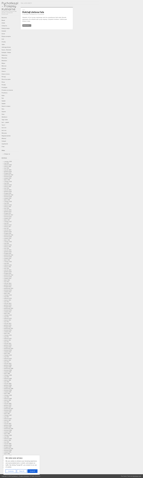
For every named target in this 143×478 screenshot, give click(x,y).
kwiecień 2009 (8, 378)
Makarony (4, 55)
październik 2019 (8, 174)
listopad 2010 (7, 347)
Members (4, 60)
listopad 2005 (7, 447)
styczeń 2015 (7, 270)
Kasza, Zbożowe (6, 49)
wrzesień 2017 (8, 216)
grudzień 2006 (8, 425)
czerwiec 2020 (8, 161)
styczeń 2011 (7, 343)
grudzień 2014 (8, 271)
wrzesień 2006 (8, 430)
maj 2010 (6, 356)
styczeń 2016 (7, 250)
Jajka (3, 44)
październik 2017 (8, 215)
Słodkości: (5, 117)
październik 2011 (8, 328)
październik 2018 (8, 195)
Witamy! (4, 138)
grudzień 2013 (8, 285)
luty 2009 (6, 381)
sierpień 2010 (7, 351)
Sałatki (4, 101)
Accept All (32, 471)
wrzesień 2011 (8, 330)
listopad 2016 (7, 233)
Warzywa (4, 133)
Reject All (21, 471)
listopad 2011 (7, 326)
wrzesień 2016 (8, 236)
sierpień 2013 (7, 291)
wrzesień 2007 (8, 410)
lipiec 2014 (7, 280)
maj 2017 (6, 223)
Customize (11, 471)
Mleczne (4, 66)
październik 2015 (8, 255)
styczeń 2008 (7, 403)
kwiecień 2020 (8, 164)
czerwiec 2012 (8, 315)
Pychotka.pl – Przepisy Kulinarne (10, 6)
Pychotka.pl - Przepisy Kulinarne (20, 476)
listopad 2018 (7, 193)
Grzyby (4, 41)
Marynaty (4, 58)
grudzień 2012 (8, 305)
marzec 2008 (7, 400)
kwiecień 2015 (8, 265)
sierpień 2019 (7, 178)
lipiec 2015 (7, 260)
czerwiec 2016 (8, 241)
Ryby (3, 95)
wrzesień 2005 (8, 450)
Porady (4, 84)
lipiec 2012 (7, 313)
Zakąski (4, 141)
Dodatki (4, 31)
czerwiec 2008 (8, 395)
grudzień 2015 (8, 251)
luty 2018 (6, 208)
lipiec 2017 (7, 220)
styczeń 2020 (7, 170)
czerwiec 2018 (8, 201)
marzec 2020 (7, 166)
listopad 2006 (7, 427)
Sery (3, 109)
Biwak (3, 20)
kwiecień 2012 (8, 318)
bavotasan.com (137, 476)
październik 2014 (8, 275)
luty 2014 (6, 281)
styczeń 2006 (7, 443)
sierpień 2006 (7, 432)
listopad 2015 (7, 253)
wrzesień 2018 (8, 196)
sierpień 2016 (7, 238)
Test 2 (3, 125)
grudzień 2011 (8, 325)
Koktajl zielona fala (33, 12)
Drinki (3, 33)
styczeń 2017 (7, 230)
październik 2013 (8, 288)
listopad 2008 (7, 387)
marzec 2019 (7, 186)
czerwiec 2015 (8, 261)
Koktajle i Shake (6, 52)
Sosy (3, 114)
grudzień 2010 (8, 345)
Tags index (5, 119)
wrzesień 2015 (8, 256)
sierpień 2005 (7, 452)
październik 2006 (8, 428)
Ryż (3, 98)
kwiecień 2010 (8, 358)
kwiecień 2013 (8, 298)
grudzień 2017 (8, 211)
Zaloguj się (7, 154)
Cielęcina (4, 25)
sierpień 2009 (7, 372)
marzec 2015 (7, 266)
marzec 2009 (7, 380)
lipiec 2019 (7, 179)
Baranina (4, 17)
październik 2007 (8, 408)
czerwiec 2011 (8, 335)
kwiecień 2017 (8, 225)
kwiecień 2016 (8, 245)
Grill (3, 39)
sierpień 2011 (7, 331)
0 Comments (41, 14)
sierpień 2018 (7, 198)
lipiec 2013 (7, 293)
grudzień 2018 (8, 191)
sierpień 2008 (7, 392)
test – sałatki (5, 122)
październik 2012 (8, 308)
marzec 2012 (7, 320)
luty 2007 (6, 422)
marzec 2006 (7, 440)
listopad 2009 (7, 366)
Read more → (26, 25)
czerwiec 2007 (8, 415)
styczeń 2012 (7, 323)
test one (4, 127)
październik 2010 (8, 348)
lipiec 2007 (7, 413)
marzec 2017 (7, 226)
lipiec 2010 (7, 353)
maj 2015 (6, 263)
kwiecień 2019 (8, 185)
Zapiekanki (5, 143)
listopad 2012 (7, 306)
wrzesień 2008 (8, 390)
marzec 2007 (7, 420)
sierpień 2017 (7, 218)
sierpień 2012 (7, 311)
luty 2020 (6, 168)
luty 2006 (6, 442)
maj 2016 (6, 243)
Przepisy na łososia (7, 90)
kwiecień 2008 (8, 398)
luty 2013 (6, 301)
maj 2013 (6, 296)
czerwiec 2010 (8, 355)
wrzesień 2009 (8, 370)
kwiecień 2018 (8, 205)
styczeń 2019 (7, 190)
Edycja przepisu (6, 36)
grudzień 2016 (8, 231)
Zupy (3, 146)
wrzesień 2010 (8, 350)
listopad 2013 (7, 286)
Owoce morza (6, 74)
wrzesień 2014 (8, 276)
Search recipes (6, 106)
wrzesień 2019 (8, 176)
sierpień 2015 (7, 258)
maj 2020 (6, 163)
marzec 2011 (7, 340)
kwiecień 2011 (8, 338)
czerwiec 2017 (8, 221)
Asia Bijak (26, 14)
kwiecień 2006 (8, 438)
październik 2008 (8, 388)
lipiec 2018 (7, 200)
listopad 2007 (7, 407)
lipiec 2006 (7, 433)
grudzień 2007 (8, 405)
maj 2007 (6, 417)
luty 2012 (6, 321)
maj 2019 (6, 183)
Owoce (4, 71)
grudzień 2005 (8, 445)
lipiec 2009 (7, 373)
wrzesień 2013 (8, 290)
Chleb (3, 23)
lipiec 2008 (7, 393)
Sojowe (4, 111)
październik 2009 (8, 368)
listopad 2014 (7, 273)
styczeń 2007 (7, 423)
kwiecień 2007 (8, 418)
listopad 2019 (7, 173)
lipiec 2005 (7, 453)
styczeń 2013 (7, 303)
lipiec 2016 (7, 240)
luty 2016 (6, 248)
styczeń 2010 (7, 363)
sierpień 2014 (7, 278)
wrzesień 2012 (8, 310)
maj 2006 (6, 437)
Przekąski (4, 87)
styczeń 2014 (7, 283)
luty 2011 (6, 341)
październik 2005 (8, 448)
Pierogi (4, 76)
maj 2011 (6, 336)
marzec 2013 (7, 300)
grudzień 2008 (8, 385)
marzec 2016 (7, 246)
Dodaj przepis (6, 28)
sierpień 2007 (7, 412)
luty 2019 (6, 188)
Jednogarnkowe (6, 47)
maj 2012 (6, 316)
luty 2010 (6, 362)
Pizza (3, 82)
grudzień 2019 (8, 171)
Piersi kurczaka (6, 79)
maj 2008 (6, 397)
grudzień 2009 (8, 365)
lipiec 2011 (7, 333)
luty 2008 (6, 402)
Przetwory (4, 92)
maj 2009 (6, 377)
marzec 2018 (7, 206)
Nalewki (4, 68)
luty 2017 (6, 228)
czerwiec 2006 (8, 435)
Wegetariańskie (6, 135)
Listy (23, 9)
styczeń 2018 (7, 210)
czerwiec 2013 (8, 295)
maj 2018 (6, 203)
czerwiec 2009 (8, 375)
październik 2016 (8, 235)
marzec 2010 (7, 360)
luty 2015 (6, 268)
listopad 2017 (7, 213)
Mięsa (3, 63)
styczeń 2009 (7, 383)
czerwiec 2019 (8, 181)
